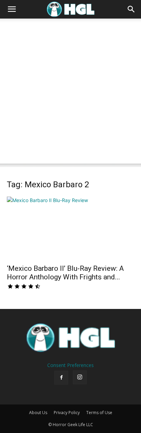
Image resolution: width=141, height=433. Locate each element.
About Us (38, 412)
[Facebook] (61, 378)
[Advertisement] (70, 93)
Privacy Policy (67, 412)
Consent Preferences (70, 365)
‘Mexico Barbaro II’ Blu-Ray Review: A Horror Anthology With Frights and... (65, 272)
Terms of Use (99, 412)
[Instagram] (80, 377)
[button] (12, 9)
